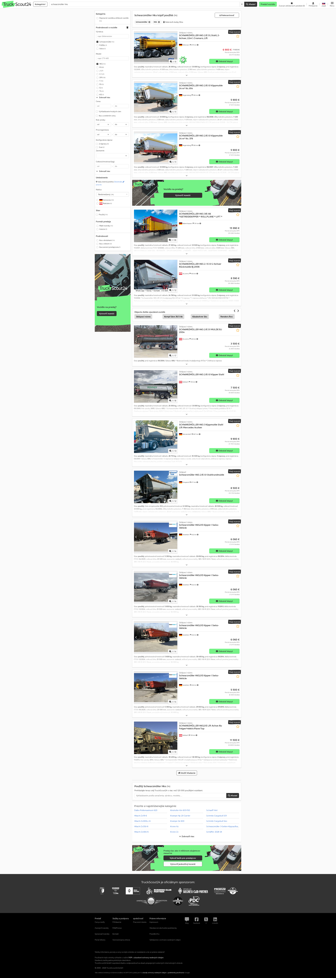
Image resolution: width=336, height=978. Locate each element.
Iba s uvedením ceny (107, 115)
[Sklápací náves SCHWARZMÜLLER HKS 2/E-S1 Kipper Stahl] (155, 386)
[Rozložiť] (187, 75)
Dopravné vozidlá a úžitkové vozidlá (113, 19)
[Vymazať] (241, 4)
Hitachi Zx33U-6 (141, 826)
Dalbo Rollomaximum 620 (145, 810)
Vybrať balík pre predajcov (183, 858)
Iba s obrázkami (107, 240)
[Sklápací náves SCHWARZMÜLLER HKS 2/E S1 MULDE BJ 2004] (155, 341)
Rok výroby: (100, 120)
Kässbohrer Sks (199, 316)
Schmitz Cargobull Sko (216, 821)
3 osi (101, 147)
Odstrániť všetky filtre (174, 22)
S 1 (101, 74)
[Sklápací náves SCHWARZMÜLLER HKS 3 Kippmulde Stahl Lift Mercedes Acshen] (155, 436)
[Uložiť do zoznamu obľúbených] (238, 36)
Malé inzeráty (106, 226)
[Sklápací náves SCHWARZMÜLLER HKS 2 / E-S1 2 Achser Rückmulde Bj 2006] (155, 276)
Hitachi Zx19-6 (140, 815)
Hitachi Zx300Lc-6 (142, 821)
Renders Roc (226, 316)
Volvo (102, 48)
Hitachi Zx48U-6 (141, 831)
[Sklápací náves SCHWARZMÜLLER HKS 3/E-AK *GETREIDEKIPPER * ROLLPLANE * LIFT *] (155, 226)
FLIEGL (103, 45)
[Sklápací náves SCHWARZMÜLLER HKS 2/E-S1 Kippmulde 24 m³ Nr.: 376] (155, 148)
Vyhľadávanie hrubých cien (110, 111)
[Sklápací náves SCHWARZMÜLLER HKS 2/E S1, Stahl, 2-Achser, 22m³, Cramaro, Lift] (155, 47)
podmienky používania (176, 973)
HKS (102, 64)
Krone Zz (174, 831)
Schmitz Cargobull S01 (216, 815)
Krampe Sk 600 (177, 821)
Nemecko (108, 200)
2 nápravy (104, 144)
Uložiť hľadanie (187, 773)
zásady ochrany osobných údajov (154, 973)
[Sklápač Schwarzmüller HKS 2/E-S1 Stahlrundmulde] (155, 487)
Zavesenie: (100, 150)
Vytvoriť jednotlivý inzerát (182, 864)
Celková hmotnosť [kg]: (105, 161)
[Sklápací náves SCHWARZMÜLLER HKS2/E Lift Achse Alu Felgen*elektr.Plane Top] (155, 738)
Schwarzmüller (106, 42)
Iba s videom (105, 243)
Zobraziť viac (187, 836)
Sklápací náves (143, 316)
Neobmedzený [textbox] (106, 194)
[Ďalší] (175, 47)
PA (101, 84)
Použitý (103, 214)
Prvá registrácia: (102, 130)
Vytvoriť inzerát (106, 313)
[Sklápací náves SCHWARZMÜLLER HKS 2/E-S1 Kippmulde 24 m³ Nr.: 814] (155, 97)
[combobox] (112, 194)
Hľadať (251, 4)
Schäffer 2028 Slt (214, 831)
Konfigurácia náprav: (104, 140)
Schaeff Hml (211, 810)
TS (101, 91)
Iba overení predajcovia (109, 247)
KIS (101, 94)
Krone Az (174, 826)
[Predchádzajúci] (136, 47)
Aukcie (103, 229)
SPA (102, 77)
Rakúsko (107, 203)
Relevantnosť (227, 15)
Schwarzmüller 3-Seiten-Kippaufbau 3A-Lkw (226, 826)
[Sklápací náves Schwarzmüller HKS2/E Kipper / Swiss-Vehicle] (155, 537)
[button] (332, 4)
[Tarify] (113, 288)
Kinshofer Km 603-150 (180, 810)
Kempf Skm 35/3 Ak (173, 316)
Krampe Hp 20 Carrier (180, 815)
